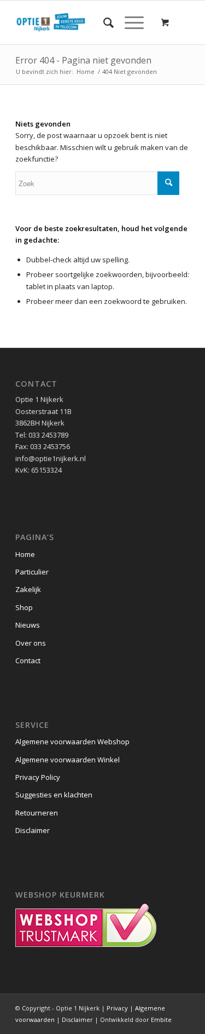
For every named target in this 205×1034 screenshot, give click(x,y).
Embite (161, 1019)
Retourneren (36, 813)
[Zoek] (103, 22)
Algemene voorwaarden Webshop (72, 741)
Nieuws (27, 625)
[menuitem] (103, 22)
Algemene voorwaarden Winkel (67, 760)
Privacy (117, 1008)
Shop (24, 607)
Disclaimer (32, 830)
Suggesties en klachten (53, 795)
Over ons (30, 643)
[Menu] (129, 22)
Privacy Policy (37, 777)
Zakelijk (28, 589)
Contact (27, 660)
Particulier (32, 572)
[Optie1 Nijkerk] (85, 22)
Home (25, 554)
